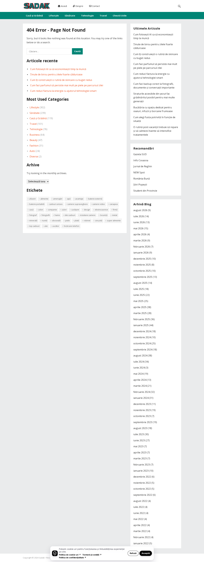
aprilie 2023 (139, 452)
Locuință (103, 215)
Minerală (33, 220)
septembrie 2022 (142, 495)
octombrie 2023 (142, 416)
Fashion (34, 145)
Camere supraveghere (77, 204)
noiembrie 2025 (142, 264)
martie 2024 (140, 385)
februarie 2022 (141, 537)
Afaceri (32, 198)
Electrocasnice (101, 209)
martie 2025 (140, 313)
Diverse (34, 156)
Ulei (46, 226)
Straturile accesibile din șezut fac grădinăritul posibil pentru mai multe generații (154, 97)
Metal (114, 215)
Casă (31, 209)
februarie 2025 (141, 319)
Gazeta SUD (140, 154)
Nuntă (44, 220)
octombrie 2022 (142, 488)
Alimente (44, 198)
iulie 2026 (138, 216)
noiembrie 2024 (142, 337)
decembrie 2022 (142, 476)
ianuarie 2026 (141, 252)
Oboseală (56, 220)
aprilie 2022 (139, 525)
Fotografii (46, 215)
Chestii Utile (119, 15)
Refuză (133, 553)
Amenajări (57, 198)
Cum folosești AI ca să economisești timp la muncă (58, 69)
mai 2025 (138, 301)
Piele (67, 220)
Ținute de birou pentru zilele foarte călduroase (56, 74)
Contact (95, 5)
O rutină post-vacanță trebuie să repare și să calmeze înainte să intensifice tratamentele (155, 130)
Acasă (63, 5)
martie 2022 (140, 531)
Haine (57, 215)
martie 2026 (140, 240)
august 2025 (140, 283)
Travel (103, 15)
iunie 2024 (139, 367)
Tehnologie (87, 15)
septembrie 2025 (142, 277)
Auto (32, 151)
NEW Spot (139, 172)
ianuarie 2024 (141, 398)
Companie (52, 209)
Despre (79, 5)
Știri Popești (140, 184)
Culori (64, 209)
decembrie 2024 (142, 331)
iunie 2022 (139, 513)
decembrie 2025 (142, 258)
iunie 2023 (139, 440)
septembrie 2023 (142, 422)
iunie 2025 (139, 295)
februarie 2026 (141, 246)
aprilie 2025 (139, 307)
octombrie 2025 (142, 270)
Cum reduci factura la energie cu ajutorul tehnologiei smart (63, 90)
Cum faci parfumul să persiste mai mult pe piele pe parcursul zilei (66, 85)
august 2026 (140, 210)
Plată (77, 220)
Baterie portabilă (36, 204)
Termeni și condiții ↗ (92, 554)
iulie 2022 (138, 507)
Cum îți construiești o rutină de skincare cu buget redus (61, 80)
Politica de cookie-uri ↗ (70, 554)
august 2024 (140, 355)
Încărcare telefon (71, 226)
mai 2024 (138, 373)
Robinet (87, 220)
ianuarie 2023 (141, 470)
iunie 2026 (139, 222)
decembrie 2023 (142, 404)
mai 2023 (138, 446)
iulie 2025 (138, 289)
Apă (68, 198)
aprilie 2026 (139, 234)
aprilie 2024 (139, 379)
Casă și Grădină (34, 15)
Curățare (75, 209)
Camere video (98, 204)
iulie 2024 (138, 361)
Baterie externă (95, 198)
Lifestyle (54, 15)
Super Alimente (114, 220)
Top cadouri (34, 226)
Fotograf (33, 215)
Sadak (42, 557)
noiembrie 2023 (142, 410)
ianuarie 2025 (141, 325)
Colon (40, 209)
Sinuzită (98, 220)
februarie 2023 (141, 464)
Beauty (33, 140)
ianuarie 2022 (141, 543)
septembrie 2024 (142, 349)
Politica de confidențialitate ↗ (72, 557)
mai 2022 (138, 519)
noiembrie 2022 (142, 482)
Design (87, 209)
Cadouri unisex (56, 204)
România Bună (141, 178)
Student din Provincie (145, 190)
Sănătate (70, 15)
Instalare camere (87, 215)
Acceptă (146, 553)
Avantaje (79, 198)
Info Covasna (140, 160)
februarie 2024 (141, 392)
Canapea (114, 204)
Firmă (115, 209)
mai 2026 (138, 228)
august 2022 (140, 501)
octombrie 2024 (142, 343)
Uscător (55, 226)
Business (35, 134)
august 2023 (140, 428)
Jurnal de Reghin (142, 166)
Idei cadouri (70, 215)
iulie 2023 (138, 434)
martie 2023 (140, 458)
